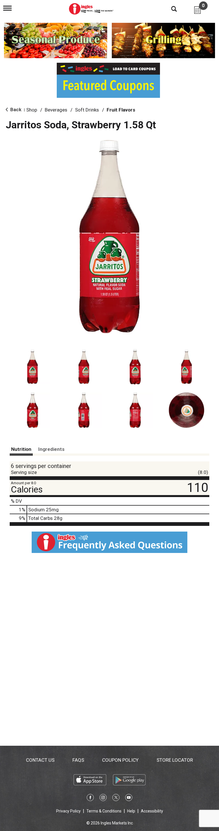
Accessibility (152, 811)
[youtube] (128, 798)
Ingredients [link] (51, 449)
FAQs (78, 760)
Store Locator (175, 760)
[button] (32, 367)
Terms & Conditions (103, 811)
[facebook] (90, 798)
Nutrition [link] (21, 449)
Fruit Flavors (121, 110)
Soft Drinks (87, 110)
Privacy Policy (68, 811)
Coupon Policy (120, 760)
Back (15, 109)
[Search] (170, 8)
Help (131, 811)
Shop (31, 110)
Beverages (56, 110)
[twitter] (115, 798)
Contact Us (40, 760)
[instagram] (103, 798)
